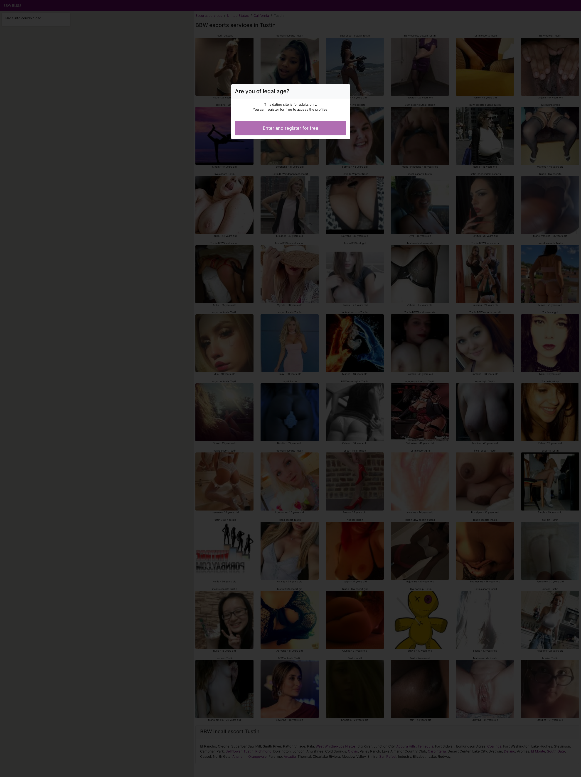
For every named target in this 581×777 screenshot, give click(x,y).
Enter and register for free (290, 128)
